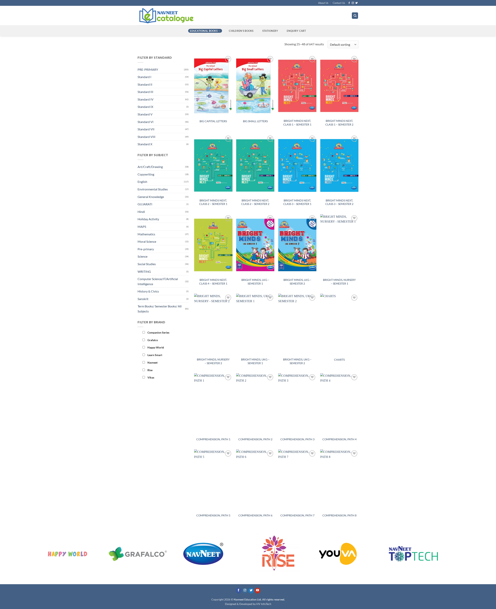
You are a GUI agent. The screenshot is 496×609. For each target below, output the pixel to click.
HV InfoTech (263, 604)
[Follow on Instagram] (353, 3)
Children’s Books (241, 30)
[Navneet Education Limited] (199, 15)
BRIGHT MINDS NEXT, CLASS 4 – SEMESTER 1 (213, 281)
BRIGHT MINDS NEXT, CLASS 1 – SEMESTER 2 (339, 122)
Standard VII (146, 129)
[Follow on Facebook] (349, 3)
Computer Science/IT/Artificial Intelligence (158, 281)
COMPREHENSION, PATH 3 (297, 439)
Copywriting (146, 174)
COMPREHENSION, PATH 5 (213, 515)
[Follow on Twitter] (356, 3)
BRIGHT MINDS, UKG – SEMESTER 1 (255, 361)
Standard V (145, 114)
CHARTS (339, 359)
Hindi (141, 211)
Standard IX (145, 106)
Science (142, 256)
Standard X (145, 144)
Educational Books (203, 30)
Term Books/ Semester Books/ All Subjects (160, 308)
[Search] (355, 15)
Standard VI (145, 122)
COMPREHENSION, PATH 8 (339, 515)
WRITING (144, 271)
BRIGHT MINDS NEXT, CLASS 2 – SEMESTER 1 (213, 202)
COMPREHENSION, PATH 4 (339, 439)
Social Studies (147, 264)
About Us (323, 2)
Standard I (144, 77)
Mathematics (146, 234)
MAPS (142, 226)
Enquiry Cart (296, 30)
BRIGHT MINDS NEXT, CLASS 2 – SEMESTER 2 (255, 202)
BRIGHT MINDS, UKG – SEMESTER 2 (297, 361)
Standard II (145, 84)
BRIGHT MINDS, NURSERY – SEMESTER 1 (339, 281)
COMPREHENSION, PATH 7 (297, 515)
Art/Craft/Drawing (150, 167)
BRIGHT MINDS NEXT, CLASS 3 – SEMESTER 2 (339, 202)
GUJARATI (145, 204)
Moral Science (147, 241)
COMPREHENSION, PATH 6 (255, 515)
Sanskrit (143, 299)
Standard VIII (146, 136)
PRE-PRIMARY (148, 69)
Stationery (270, 30)
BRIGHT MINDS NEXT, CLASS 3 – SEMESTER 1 (297, 202)
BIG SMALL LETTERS (255, 121)
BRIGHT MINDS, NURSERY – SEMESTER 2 (213, 361)
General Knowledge (151, 197)
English (142, 181)
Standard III (145, 92)
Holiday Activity (148, 219)
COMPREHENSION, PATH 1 (213, 439)
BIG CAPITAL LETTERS (213, 121)
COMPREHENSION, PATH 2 (255, 439)
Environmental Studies (153, 189)
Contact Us (339, 2)
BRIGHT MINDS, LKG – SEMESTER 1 (255, 281)
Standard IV (145, 99)
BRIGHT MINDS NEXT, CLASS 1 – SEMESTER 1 (297, 122)
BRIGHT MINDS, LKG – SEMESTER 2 (297, 281)
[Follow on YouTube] (257, 591)
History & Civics (148, 291)
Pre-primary (146, 249)
